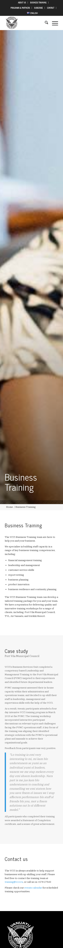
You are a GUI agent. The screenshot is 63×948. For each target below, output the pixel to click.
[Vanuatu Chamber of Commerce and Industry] (26, 23)
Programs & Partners (20, 7)
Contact (50, 7)
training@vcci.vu (14, 881)
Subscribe (38, 7)
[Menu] (53, 23)
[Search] (44, 23)
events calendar (33, 887)
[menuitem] (22, 3)
